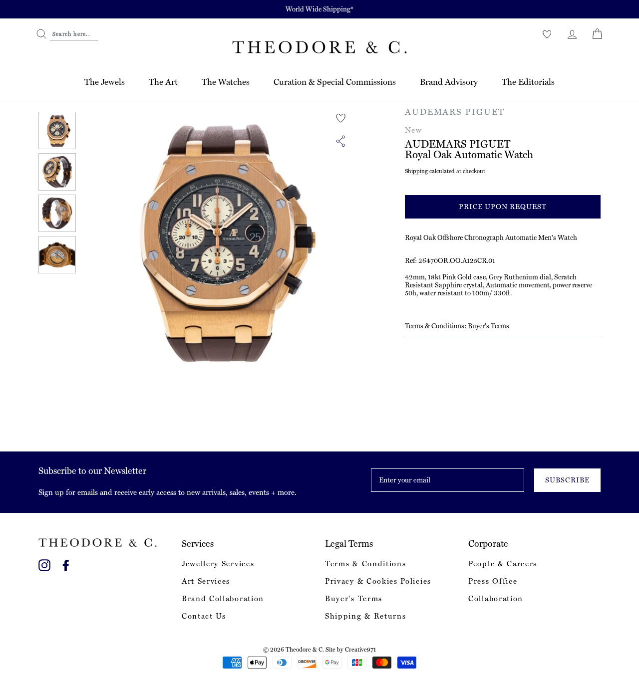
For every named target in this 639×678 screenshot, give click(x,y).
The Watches (226, 82)
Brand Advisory (449, 82)
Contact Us (204, 616)
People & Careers (502, 563)
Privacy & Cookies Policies (378, 581)
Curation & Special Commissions (335, 82)
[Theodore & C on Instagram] (44, 563)
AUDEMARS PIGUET (455, 112)
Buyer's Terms (488, 326)
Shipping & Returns (365, 616)
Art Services (206, 581)
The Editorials (528, 82)
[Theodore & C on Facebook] (66, 563)
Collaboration (495, 598)
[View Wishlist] (547, 33)
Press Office (492, 581)
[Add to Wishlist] (340, 118)
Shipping (416, 171)
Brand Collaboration (223, 598)
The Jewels (104, 82)
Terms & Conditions (365, 563)
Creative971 (360, 649)
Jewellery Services (218, 563)
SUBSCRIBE (567, 480)
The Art (163, 82)
